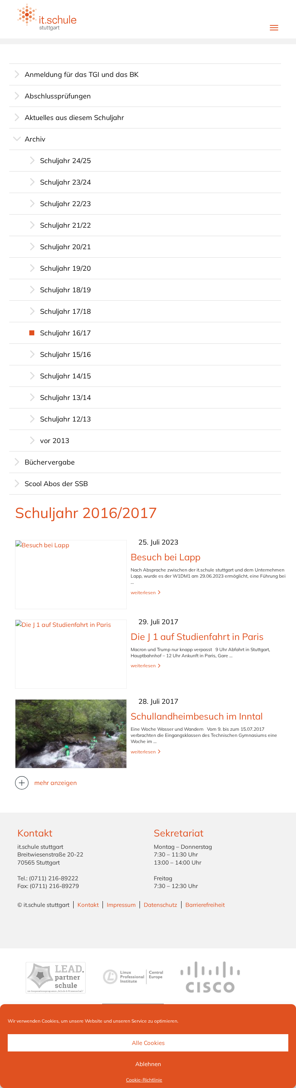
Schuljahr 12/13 (65, 419)
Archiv (35, 139)
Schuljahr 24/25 (65, 160)
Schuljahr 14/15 (65, 376)
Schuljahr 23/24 (65, 182)
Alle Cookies (148, 1042)
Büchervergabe (50, 462)
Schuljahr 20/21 (65, 246)
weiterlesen (143, 592)
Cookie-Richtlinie (144, 1080)
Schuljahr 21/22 (65, 225)
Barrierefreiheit (205, 904)
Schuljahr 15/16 (65, 354)
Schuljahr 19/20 (65, 268)
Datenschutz (160, 904)
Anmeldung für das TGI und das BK (81, 74)
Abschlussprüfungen (58, 96)
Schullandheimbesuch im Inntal (197, 716)
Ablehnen (148, 1064)
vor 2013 (54, 440)
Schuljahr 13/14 (65, 397)
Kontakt (88, 904)
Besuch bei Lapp (165, 557)
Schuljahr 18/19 (65, 289)
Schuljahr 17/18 (65, 311)
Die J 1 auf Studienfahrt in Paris (197, 636)
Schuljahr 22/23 (65, 203)
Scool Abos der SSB (56, 483)
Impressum (121, 904)
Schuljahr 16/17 (65, 332)
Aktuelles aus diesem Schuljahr (74, 117)
